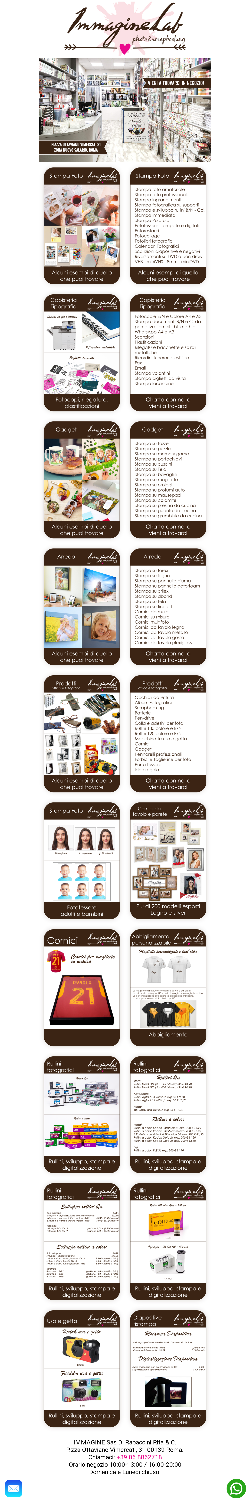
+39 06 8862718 (139, 1457)
